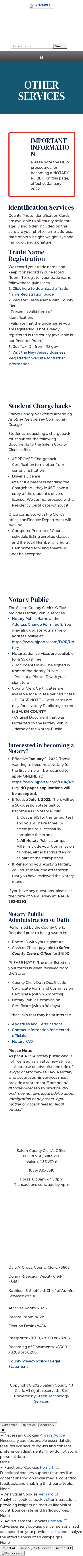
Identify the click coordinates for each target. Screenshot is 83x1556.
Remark (47, 1467)
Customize (9, 1425)
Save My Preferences (35, 1548)
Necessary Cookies (21, 1435)
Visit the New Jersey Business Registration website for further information (37, 358)
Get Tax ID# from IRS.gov (35, 346)
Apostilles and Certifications (37, 1024)
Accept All (47, 1425)
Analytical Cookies (21, 1494)
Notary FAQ (22, 1041)
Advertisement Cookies (25, 1521)
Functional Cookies (21, 1467)
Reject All (29, 1425)
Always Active (52, 1435)
